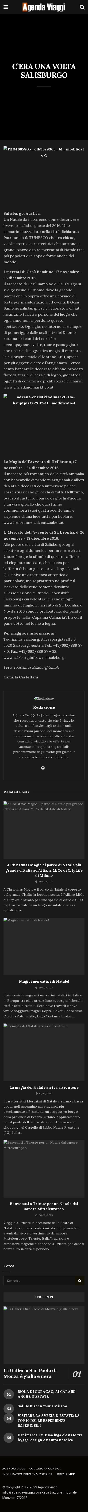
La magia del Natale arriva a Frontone (43, 1087)
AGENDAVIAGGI (13, 1468)
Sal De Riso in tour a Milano (42, 1406)
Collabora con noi (45, 1468)
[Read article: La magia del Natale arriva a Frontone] (44, 1052)
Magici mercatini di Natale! (44, 981)
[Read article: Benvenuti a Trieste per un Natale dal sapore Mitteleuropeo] (44, 1169)
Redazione (44, 707)
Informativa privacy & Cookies (27, 1474)
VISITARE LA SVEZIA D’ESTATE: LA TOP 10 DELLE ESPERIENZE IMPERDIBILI (49, 1420)
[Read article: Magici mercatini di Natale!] (44, 946)
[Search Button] (82, 7)
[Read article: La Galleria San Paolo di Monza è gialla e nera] (44, 1335)
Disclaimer (66, 1474)
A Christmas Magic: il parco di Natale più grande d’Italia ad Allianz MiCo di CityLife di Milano (43, 870)
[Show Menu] (6, 7)
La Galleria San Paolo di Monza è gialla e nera (30, 1373)
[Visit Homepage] (43, 7)
